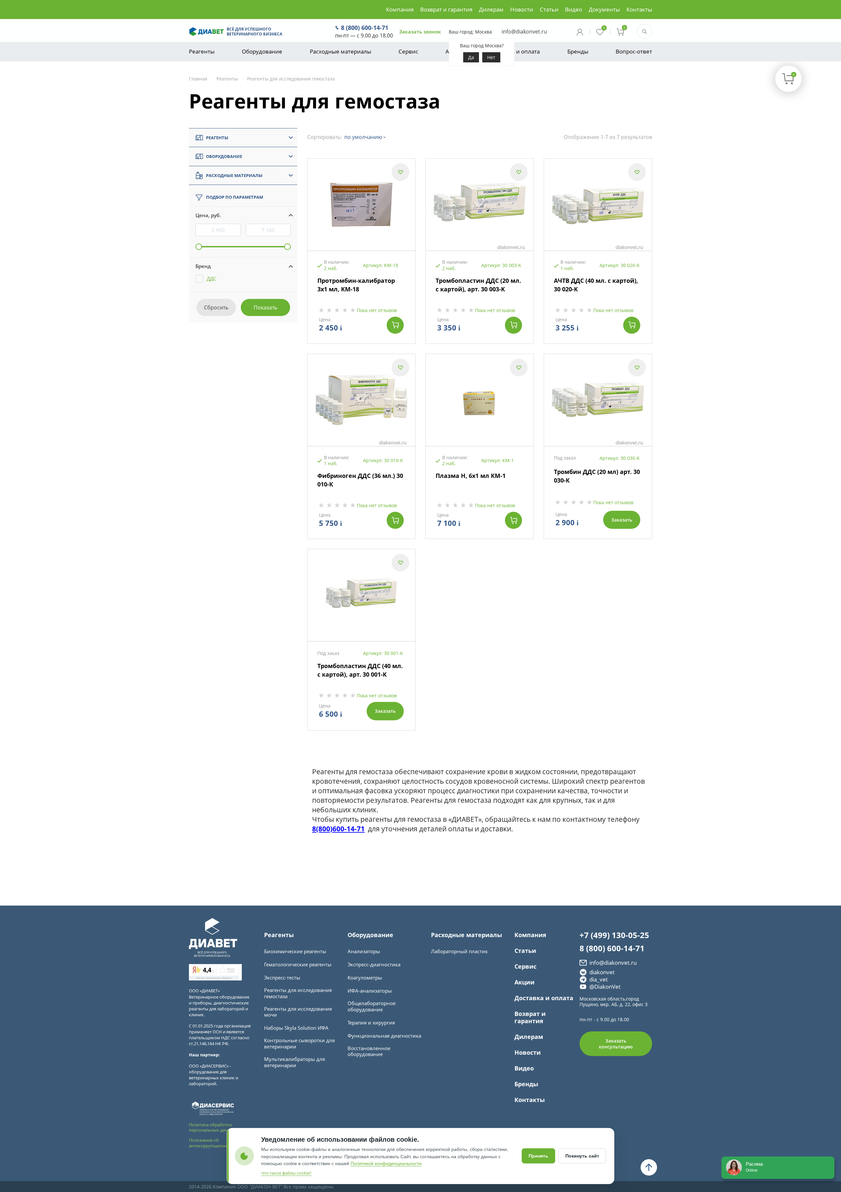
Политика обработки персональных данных (212, 1127)
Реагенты (202, 51)
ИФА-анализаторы (370, 991)
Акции (524, 982)
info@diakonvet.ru (524, 31)
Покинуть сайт (582, 1155)
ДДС (211, 278)
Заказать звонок (420, 32)
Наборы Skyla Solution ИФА (296, 1028)
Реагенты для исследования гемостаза (298, 993)
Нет (491, 57)
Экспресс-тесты (282, 978)
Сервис (408, 51)
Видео (573, 9)
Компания (400, 9)
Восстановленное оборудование (369, 1051)
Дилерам (491, 9)
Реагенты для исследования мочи (298, 1012)
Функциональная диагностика (384, 1036)
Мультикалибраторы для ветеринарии (294, 1062)
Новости (521, 9)
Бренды (577, 51)
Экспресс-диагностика (374, 964)
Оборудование (262, 51)
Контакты (639, 9)
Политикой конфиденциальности (386, 1163)
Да (471, 57)
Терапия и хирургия (371, 1023)
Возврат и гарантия (446, 9)
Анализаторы (364, 951)
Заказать (621, 520)
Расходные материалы (340, 51)
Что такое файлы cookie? (286, 1173)
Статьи (549, 9)
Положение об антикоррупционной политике (220, 1142)
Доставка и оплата (515, 51)
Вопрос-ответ (634, 51)
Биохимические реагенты (295, 951)
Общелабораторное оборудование (372, 1006)
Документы (604, 9)
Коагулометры (365, 978)
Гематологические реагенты (297, 964)
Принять (538, 1155)
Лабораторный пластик (459, 951)
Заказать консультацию (616, 1044)
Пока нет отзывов (377, 310)
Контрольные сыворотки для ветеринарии (299, 1043)
